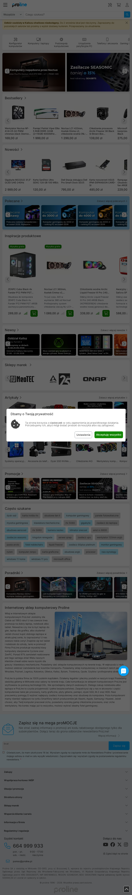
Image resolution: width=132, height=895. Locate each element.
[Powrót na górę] (126, 889)
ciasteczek (56, 422)
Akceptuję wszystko (108, 434)
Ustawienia (83, 434)
